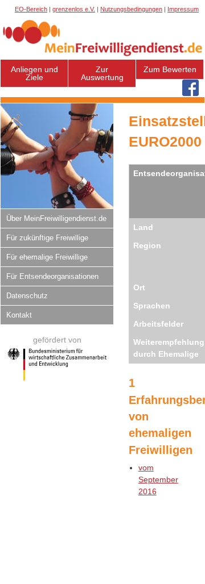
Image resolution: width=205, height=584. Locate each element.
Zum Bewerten (170, 69)
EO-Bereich (31, 9)
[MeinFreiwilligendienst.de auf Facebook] (190, 88)
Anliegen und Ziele (34, 73)
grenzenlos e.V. (73, 9)
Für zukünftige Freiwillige (47, 237)
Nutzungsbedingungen (131, 9)
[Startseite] (102, 55)
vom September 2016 (158, 479)
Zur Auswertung (102, 73)
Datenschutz (27, 295)
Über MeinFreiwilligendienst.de (56, 218)
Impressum (183, 9)
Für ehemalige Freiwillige (47, 257)
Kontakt (19, 315)
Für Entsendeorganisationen (52, 276)
